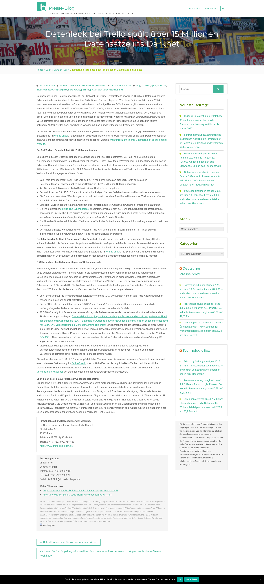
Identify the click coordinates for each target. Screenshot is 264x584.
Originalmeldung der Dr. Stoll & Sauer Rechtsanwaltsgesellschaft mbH (80, 490)
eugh (56, 89)
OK (179, 579)
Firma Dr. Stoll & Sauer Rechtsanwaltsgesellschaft (82, 85)
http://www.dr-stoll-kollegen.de (56, 445)
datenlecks (42, 89)
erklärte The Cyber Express (74, 208)
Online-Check (61, 135)
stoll (121, 89)
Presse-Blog (62, 8)
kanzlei (77, 89)
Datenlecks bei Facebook (50, 371)
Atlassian (145, 85)
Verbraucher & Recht (121, 85)
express (63, 89)
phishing (85, 89)
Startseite (194, 8)
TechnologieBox (196, 350)
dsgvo (50, 89)
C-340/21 (45, 337)
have (70, 89)
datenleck (161, 85)
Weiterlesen (192, 579)
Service (209, 8)
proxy (92, 89)
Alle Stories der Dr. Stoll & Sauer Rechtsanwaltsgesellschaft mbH (77, 494)
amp (138, 85)
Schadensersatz (110, 89)
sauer (99, 89)
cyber (153, 85)
